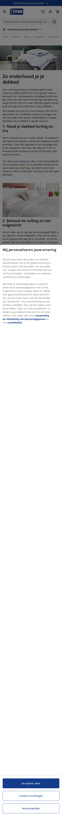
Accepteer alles (31, 783)
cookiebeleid (14, 322)
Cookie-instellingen (31, 795)
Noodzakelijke (31, 808)
